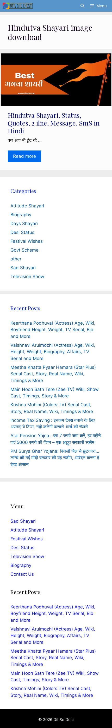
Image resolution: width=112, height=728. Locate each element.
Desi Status (22, 232)
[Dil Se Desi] (18, 6)
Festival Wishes (26, 241)
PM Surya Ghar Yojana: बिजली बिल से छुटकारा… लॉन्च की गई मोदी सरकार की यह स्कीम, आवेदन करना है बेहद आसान (54, 458)
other (15, 258)
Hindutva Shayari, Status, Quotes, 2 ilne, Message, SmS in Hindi (53, 123)
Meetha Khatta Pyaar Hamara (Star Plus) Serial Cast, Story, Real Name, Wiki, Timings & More (53, 374)
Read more (24, 156)
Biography (20, 214)
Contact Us (22, 574)
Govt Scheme (24, 250)
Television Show (27, 276)
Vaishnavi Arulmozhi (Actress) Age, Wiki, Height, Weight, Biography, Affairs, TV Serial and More (52, 352)
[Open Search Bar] (82, 6)
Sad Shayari (23, 267)
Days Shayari (24, 223)
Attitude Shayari (27, 205)
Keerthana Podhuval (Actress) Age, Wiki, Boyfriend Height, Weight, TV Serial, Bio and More (52, 329)
